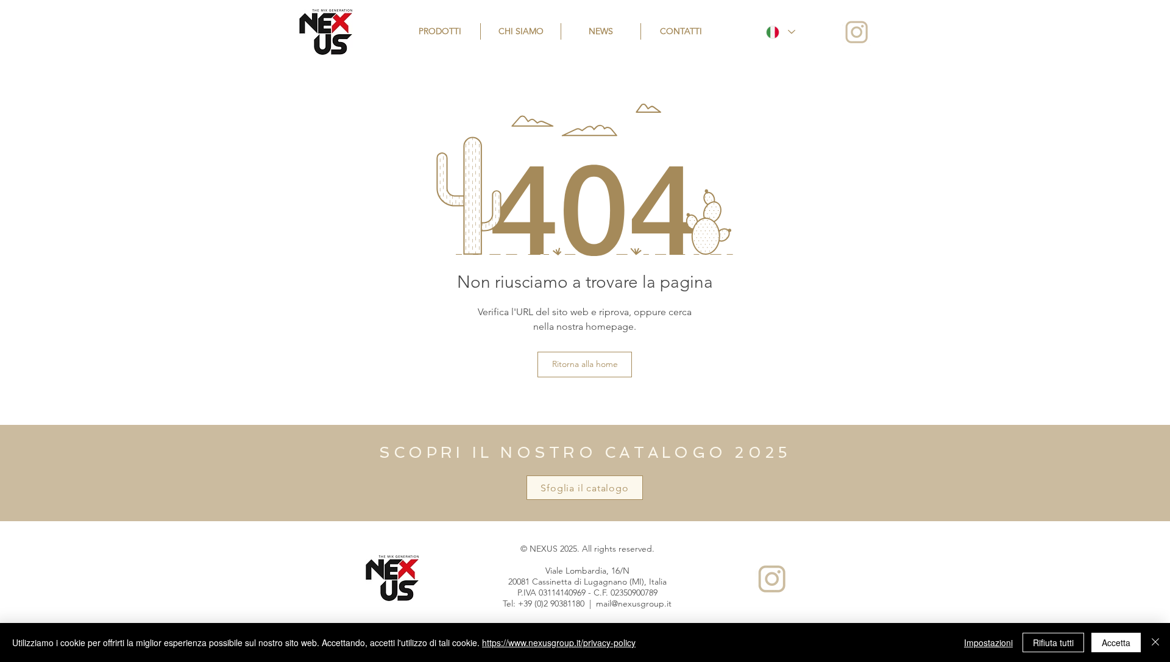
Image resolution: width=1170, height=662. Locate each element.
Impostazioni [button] (988, 642)
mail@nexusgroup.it (634, 603)
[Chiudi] (1155, 642)
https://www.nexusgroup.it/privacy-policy (559, 642)
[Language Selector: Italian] (780, 32)
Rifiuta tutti (1053, 642)
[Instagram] (856, 32)
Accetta (1116, 642)
